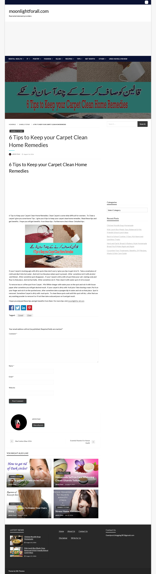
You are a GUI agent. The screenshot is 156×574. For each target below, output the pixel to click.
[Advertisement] (78, 39)
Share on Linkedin (23, 307)
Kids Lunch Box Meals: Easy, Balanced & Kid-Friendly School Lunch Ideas (36, 550)
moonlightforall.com (29, 11)
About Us (71, 531)
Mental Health (15, 59)
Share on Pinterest (29, 307)
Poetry (36, 59)
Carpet (20, 315)
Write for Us (76, 538)
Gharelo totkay (24, 124)
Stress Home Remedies (68, 511)
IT (27, 59)
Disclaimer (63, 538)
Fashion (47, 59)
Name (11, 366)
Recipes (68, 59)
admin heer (16, 154)
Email (11, 377)
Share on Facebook (11, 307)
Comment (13, 334)
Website (12, 388)
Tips (79, 59)
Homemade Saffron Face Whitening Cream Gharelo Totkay (74, 479)
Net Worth (90, 59)
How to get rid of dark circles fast (26, 480)
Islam (58, 59)
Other (101, 59)
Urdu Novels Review (118, 59)
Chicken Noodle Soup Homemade (120, 225)
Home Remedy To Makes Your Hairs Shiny (27, 509)
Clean (29, 315)
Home (61, 531)
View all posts (38, 425)
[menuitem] (16, 59)
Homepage (12, 124)
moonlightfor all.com (76, 301)
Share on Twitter (17, 307)
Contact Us (83, 531)
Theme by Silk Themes (16, 571)
